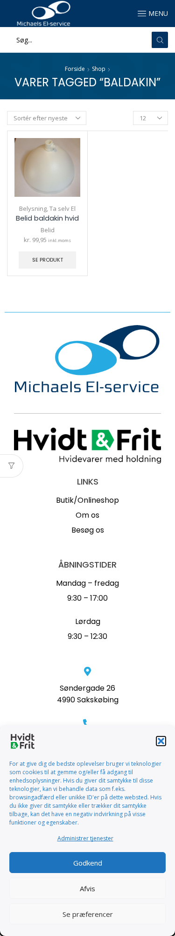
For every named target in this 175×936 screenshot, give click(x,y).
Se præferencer (88, 914)
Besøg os (87, 530)
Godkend (87, 862)
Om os (87, 515)
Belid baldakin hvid (47, 218)
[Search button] (160, 40)
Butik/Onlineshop (87, 500)
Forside (75, 69)
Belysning (33, 208)
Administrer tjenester (85, 838)
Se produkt (47, 259)
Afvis (87, 888)
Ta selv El (62, 208)
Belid (48, 230)
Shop (98, 69)
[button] (161, 741)
